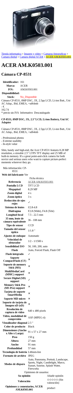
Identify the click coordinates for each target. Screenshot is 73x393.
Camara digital (9, 56)
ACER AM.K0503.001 (58, 56)
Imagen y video (32, 53)
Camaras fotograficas (54, 53)
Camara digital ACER (31, 56)
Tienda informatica (11, 53)
